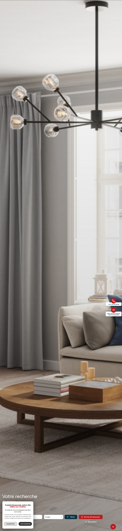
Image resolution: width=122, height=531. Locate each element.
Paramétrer (10, 524)
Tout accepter (25, 524)
